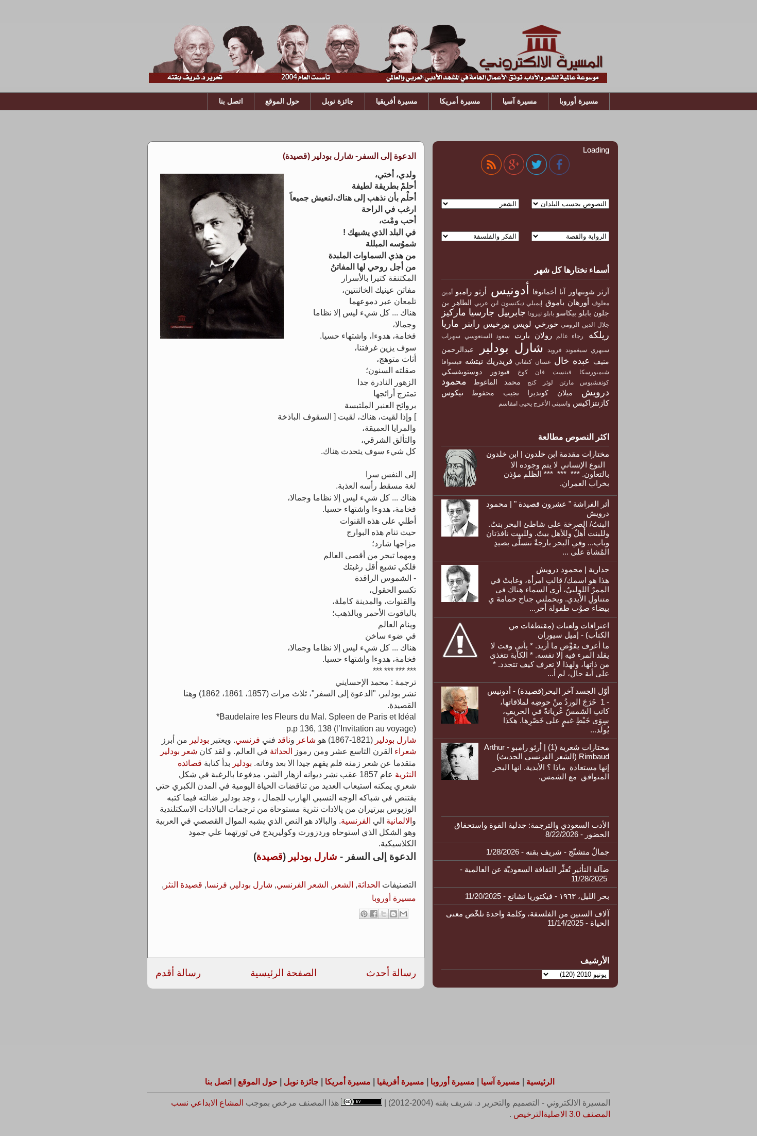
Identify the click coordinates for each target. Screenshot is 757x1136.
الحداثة (281, 751)
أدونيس (510, 290)
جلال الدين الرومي (585, 324)
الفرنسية (356, 820)
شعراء (405, 751)
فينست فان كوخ (545, 372)
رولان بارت (533, 335)
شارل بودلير (395, 740)
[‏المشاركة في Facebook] (374, 914)
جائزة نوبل (338, 101)
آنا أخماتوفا (548, 292)
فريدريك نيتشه (488, 361)
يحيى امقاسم (515, 403)
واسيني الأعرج (552, 403)
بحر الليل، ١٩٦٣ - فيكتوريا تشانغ (558, 896)
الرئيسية (540, 1081)
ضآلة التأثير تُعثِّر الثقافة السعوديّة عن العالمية (536, 869)
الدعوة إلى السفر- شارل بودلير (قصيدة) (349, 156)
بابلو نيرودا (540, 313)
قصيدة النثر (183, 884)
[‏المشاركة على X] (383, 914)
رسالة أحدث (391, 972)
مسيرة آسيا (520, 101)
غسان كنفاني (532, 361)
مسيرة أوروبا (578, 101)
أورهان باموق (567, 302)
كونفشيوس (594, 382)
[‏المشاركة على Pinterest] (364, 914)
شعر (189, 751)
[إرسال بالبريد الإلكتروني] (403, 914)
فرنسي (247, 740)
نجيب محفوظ (495, 393)
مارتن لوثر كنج (550, 382)
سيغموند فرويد (567, 350)
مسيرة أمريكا (460, 101)
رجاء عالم (570, 336)
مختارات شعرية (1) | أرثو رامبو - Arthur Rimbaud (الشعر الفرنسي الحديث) (546, 752)
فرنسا (217, 884)
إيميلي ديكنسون (522, 303)
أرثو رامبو (470, 291)
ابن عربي (486, 303)
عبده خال (572, 361)
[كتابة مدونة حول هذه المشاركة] (393, 914)
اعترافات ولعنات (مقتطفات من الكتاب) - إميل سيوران (559, 630)
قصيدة (269, 856)
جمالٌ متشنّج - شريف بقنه (567, 851)
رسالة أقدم (178, 972)
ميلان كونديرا (549, 393)
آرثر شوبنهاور (589, 292)
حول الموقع (282, 101)
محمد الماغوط (497, 382)
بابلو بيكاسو (573, 313)
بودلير (199, 740)
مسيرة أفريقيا (397, 101)
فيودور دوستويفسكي (475, 372)
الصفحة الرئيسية (283, 972)
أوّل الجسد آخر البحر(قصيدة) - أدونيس (548, 691)
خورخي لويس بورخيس (520, 324)
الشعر (343, 884)
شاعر (306, 740)
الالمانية (399, 820)
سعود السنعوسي (487, 336)
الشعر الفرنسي (303, 884)
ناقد (284, 740)
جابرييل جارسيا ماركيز (483, 312)
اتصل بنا (231, 101)
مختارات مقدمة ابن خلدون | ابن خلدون (547, 453)
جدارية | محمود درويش (572, 569)
